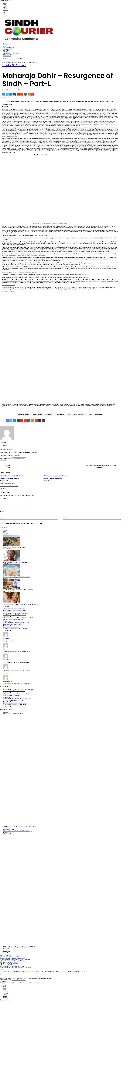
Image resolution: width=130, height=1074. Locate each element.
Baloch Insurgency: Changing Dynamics (14, 615)
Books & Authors (9, 62)
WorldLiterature (85, 971)
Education (6, 50)
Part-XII (63, 279)
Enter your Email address (6, 458)
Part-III (20, 279)
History (43, 971)
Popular (5, 530)
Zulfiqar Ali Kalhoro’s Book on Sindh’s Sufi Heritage (17, 831)
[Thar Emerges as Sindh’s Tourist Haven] (11, 545)
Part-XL (17, 282)
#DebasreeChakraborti (24, 414)
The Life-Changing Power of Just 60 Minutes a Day (18, 590)
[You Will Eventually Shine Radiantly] (12, 475)
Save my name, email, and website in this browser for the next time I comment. (22, 523)
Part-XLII (29, 282)
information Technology (11, 53)
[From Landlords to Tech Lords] (16, 694)
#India (5, 971)
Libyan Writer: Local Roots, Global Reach (15, 562)
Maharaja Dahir (31, 101)
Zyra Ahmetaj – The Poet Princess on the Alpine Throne (19, 826)
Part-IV (25, 279)
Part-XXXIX (11, 282)
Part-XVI (85, 279)
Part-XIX (103, 279)
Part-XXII (8, 281)
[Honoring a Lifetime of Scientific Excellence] (11, 627)
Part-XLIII (36, 282)
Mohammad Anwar (7, 681)
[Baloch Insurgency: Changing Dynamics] (15, 613)
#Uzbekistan (29, 971)
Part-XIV (74, 279)
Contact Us (7, 56)
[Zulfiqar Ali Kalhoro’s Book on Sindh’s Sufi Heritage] (8, 829)
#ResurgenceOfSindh (80, 414)
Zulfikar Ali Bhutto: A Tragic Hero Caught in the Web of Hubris (21, 947)
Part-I (11, 279)
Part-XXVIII (47, 281)
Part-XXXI (67, 281)
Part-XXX (60, 281)
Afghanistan (33, 971)
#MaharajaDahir (60, 414)
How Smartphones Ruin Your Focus (13, 700)
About (4, 986)
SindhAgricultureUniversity (63, 971)
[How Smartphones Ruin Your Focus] (17, 698)
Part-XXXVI (103, 281)
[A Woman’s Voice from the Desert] (55, 475)
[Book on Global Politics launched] (7, 483)
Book (90, 414)
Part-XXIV (21, 281)
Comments (5, 533)
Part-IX (50, 279)
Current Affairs (8, 47)
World (4, 989)
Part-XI (59, 279)
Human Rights (7, 49)
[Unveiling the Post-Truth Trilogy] (7, 965)
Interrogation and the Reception (12, 624)
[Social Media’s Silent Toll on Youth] (15, 967)
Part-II (15, 279)
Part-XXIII (14, 281)
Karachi (47, 971)
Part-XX (109, 279)
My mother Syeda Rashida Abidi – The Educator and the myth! (21, 604)
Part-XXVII (40, 281)
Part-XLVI (55, 282)
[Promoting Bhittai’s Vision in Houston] (9, 963)
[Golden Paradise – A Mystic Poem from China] (11, 575)
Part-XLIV (42, 282)
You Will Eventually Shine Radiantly (9, 478)
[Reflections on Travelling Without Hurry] (14, 608)
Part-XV (80, 279)
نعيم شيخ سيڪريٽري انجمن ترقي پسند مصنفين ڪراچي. (17, 670)
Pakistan (51, 971)
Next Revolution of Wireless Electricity (14, 619)
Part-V (29, 279)
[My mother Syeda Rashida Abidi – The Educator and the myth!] (11, 603)
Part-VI (34, 279)
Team (4, 988)
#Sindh (24, 971)
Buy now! (5, 990)
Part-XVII (91, 279)
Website (65, 518)
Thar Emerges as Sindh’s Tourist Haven (14, 547)
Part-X (54, 279)
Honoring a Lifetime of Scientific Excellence (15, 629)
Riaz (4, 649)
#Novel (69, 414)
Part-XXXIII (80, 281)
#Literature (49, 414)
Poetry (56, 971)
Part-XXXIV (88, 281)
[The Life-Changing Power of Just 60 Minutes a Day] (11, 588)
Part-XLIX (76, 282)
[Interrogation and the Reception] (16, 622)
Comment (3, 498)
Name (2, 511)
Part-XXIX (54, 281)
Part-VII (39, 279)
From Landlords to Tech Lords (12, 695)
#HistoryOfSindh (38, 414)
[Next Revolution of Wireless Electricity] (18, 618)
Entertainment (8, 54)
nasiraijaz (7, 89)
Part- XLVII (61, 282)
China (37, 971)
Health (5, 52)
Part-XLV (48, 282)
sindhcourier (99, 414)
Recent (4, 531)
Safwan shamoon (7, 659)
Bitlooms (41, 982)
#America (1, 971)
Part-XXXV (96, 281)
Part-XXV (27, 281)
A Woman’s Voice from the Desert (52, 478)
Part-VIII (44, 279)
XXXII (75, 281)
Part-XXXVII (111, 281)
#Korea (8, 971)
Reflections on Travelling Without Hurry (14, 610)
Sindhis (81, 971)
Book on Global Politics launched (9, 486)
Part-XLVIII (69, 282)
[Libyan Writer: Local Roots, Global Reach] (11, 560)
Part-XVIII (98, 279)
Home (5, 46)
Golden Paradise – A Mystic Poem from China (16, 577)
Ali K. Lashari (6, 638)
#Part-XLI (23, 282)
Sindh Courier (23, 982)
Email (2, 518)
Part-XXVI (34, 281)
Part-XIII (69, 279)
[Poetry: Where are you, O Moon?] (12, 966)
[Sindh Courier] (28, 41)
